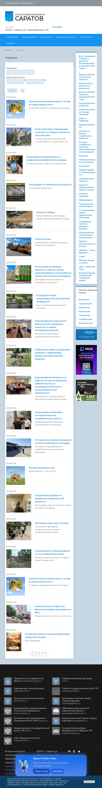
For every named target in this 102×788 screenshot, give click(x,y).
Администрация (29, 37)
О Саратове (11, 37)
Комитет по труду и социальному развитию (85, 134)
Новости (20, 50)
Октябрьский (85, 319)
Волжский (84, 299)
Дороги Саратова (83, 119)
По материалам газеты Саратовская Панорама (86, 214)
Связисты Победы (45, 212)
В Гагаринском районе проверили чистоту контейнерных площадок (53, 441)
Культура (83, 155)
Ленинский (84, 315)
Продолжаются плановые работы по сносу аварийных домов (52, 552)
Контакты (10, 43)
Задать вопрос (41, 771)
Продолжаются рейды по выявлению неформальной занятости (49, 498)
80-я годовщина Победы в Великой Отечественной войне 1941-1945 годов (87, 62)
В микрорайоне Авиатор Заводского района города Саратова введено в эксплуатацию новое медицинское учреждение (53, 271)
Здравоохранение (87, 125)
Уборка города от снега (86, 261)
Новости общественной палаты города (86, 187)
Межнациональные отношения (87, 160)
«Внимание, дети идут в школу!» (52, 523)
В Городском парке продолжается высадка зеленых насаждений (53, 298)
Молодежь (84, 166)
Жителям (57, 27)
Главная (8, 50)
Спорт (82, 256)
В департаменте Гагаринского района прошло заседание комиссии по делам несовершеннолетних (51, 325)
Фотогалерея (85, 37)
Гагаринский (85, 303)
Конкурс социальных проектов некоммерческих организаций (87, 147)
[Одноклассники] (74, 751)
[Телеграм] (79, 751)
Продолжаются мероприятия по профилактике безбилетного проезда (46, 158)
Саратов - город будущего (87, 251)
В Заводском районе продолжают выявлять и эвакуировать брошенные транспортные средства (53, 354)
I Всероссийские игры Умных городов (87, 76)
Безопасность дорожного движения (86, 85)
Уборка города (43, 239)
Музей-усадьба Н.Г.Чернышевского (87, 172)
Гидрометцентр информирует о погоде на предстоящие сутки (49, 103)
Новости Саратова (83, 194)
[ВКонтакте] (70, 751)
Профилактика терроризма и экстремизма (86, 235)
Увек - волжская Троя (87, 267)
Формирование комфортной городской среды (87, 276)
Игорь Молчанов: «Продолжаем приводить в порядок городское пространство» (52, 132)
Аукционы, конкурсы (65, 37)
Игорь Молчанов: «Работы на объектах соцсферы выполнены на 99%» (53, 609)
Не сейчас (57, 771)
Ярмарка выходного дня (42, 468)
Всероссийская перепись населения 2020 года (87, 96)
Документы (46, 37)
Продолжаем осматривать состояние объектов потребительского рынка (49, 415)
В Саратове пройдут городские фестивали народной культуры (47, 635)
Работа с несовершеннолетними (87, 243)
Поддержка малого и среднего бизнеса (85, 225)
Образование (86, 200)
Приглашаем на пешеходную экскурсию (50, 184)
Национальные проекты (86, 179)
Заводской (84, 307)
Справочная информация (19, 3)
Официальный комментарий (86, 205)
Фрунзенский (86, 323)
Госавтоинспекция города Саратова (87, 112)
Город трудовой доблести (87, 104)
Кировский (84, 311)
